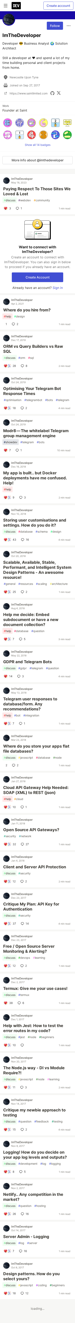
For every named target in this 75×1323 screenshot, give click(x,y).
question (37, 631)
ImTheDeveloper (22, 178)
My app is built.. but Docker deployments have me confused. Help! (35, 478)
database (25, 531)
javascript (25, 757)
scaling (41, 583)
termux (23, 995)
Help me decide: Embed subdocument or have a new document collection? (30, 619)
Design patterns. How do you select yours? (31, 1276)
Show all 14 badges (37, 144)
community (42, 200)
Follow (55, 26)
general (9, 583)
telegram (62, 400)
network (25, 836)
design (19, 316)
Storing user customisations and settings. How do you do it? (34, 523)
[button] (7, 122)
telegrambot (33, 400)
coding (41, 1285)
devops (24, 957)
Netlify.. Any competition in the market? (33, 1197)
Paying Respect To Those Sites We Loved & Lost (37, 191)
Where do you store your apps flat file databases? (36, 749)
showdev (10, 442)
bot (17, 715)
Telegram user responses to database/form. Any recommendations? (30, 704)
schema (42, 531)
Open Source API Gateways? (31, 829)
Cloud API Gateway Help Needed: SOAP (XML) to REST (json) (36, 790)
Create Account (38, 277)
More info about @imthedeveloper (38, 160)
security (10, 836)
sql (31, 357)
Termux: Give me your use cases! (35, 988)
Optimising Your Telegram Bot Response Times (32, 391)
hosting (40, 1205)
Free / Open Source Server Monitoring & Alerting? (29, 949)
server (32, 1243)
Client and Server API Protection (34, 867)
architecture (59, 583)
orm (21, 357)
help (7, 316)
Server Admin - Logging (26, 1236)
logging (55, 1163)
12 (26, 1293)
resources (25, 583)
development (27, 1163)
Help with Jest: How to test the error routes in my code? (33, 1028)
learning (39, 957)
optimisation (12, 400)
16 (27, 539)
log (43, 1163)
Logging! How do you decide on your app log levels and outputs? (35, 1155)
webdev (24, 200)
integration (31, 715)
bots (49, 400)
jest (21, 1037)
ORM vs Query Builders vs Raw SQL (33, 349)
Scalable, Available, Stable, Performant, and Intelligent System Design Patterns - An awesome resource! (37, 570)
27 (27, 844)
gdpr (22, 668)
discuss (9, 200)
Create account (58, 6)
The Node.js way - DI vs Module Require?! (34, 1070)
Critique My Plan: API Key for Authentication (31, 907)
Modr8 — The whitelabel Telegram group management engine (36, 433)
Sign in (58, 288)
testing (57, 1121)
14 (27, 923)
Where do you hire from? (27, 310)
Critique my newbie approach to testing (34, 1112)
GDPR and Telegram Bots (27, 661)
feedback (41, 1121)
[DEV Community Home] (16, 6)
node (57, 757)
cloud (18, 799)
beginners (46, 1037)
